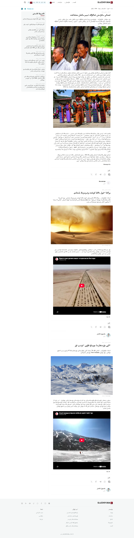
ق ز (31, 3)
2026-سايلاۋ (94, 9)
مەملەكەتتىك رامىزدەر (73, 519)
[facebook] (41, 503)
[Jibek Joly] (30, 9)
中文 (34, 3)
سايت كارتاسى (39, 513)
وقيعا (99, 9)
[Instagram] (109, 175)
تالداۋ (53, 2)
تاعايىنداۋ (104, 9)
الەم (109, 171)
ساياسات (111, 516)
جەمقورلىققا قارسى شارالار (72, 523)
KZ (44, 3)
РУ (39, 3)
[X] (91, 175)
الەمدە (111, 526)
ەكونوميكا (110, 523)
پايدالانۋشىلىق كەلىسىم (72, 513)
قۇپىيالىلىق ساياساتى (73, 516)
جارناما (41, 519)
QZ (42, 3)
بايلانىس (41, 516)
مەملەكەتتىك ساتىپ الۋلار (72, 526)
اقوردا (108, 9)
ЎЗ (28, 3)
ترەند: (111, 8)
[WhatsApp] (105, 175)
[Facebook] (96, 175)
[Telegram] (100, 175)
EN (37, 3)
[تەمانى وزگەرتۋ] (50, 2)
